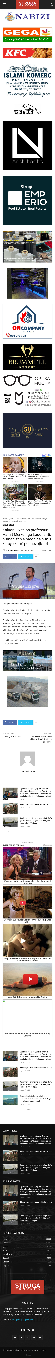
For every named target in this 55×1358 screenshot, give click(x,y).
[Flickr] (27, 1337)
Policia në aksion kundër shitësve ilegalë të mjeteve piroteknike (41, 739)
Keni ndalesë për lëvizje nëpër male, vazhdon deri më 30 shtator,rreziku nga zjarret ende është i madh (35, 1098)
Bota (4, 812)
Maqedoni (6, 826)
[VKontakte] (40, 1337)
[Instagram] (33, 1337)
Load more (27, 1110)
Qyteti (11, 519)
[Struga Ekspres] (4, 550)
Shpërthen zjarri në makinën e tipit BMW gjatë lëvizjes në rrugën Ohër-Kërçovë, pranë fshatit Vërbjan (36, 820)
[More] (36, 556)
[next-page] (8, 831)
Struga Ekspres (13, 550)
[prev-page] (4, 831)
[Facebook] (21, 1337)
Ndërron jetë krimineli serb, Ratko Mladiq (36, 804)
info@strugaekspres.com (22, 1320)
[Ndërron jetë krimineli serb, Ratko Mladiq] (10, 808)
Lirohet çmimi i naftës (12, 736)
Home (5, 519)
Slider (11, 525)
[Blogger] (14, 1337)
